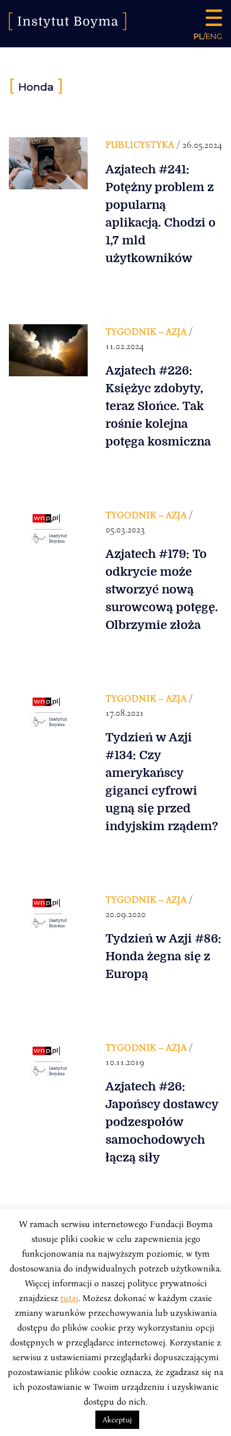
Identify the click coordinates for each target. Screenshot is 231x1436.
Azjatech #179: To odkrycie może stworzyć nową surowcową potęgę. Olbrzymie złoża (161, 589)
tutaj (69, 1297)
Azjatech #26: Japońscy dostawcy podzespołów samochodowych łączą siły (161, 1122)
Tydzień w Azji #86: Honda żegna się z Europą (163, 956)
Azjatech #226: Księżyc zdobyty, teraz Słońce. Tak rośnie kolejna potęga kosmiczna (158, 406)
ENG (214, 36)
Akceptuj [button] (117, 1419)
